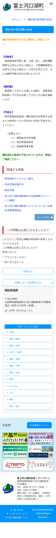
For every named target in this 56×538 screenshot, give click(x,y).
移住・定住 (14, 406)
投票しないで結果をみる (28, 282)
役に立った (11, 252)
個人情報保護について (18, 517)
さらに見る (43, 217)
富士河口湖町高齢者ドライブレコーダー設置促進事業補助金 (28, 208)
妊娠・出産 (14, 345)
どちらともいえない (15, 257)
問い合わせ (18, 510)
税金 (11, 399)
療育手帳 (9, 190)
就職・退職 (14, 359)
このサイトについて (18, 514)
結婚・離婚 (14, 339)
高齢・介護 (14, 366)
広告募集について (39, 425)
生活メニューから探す (28, 326)
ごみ (11, 393)
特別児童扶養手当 (14, 184)
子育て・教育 (15, 352)
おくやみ (13, 386)
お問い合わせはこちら (21, 310)
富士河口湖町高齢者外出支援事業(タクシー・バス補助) (29, 198)
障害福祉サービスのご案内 (19, 178)
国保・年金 (14, 372)
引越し (12, 332)
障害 (11, 379)
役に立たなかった (14, 262)
